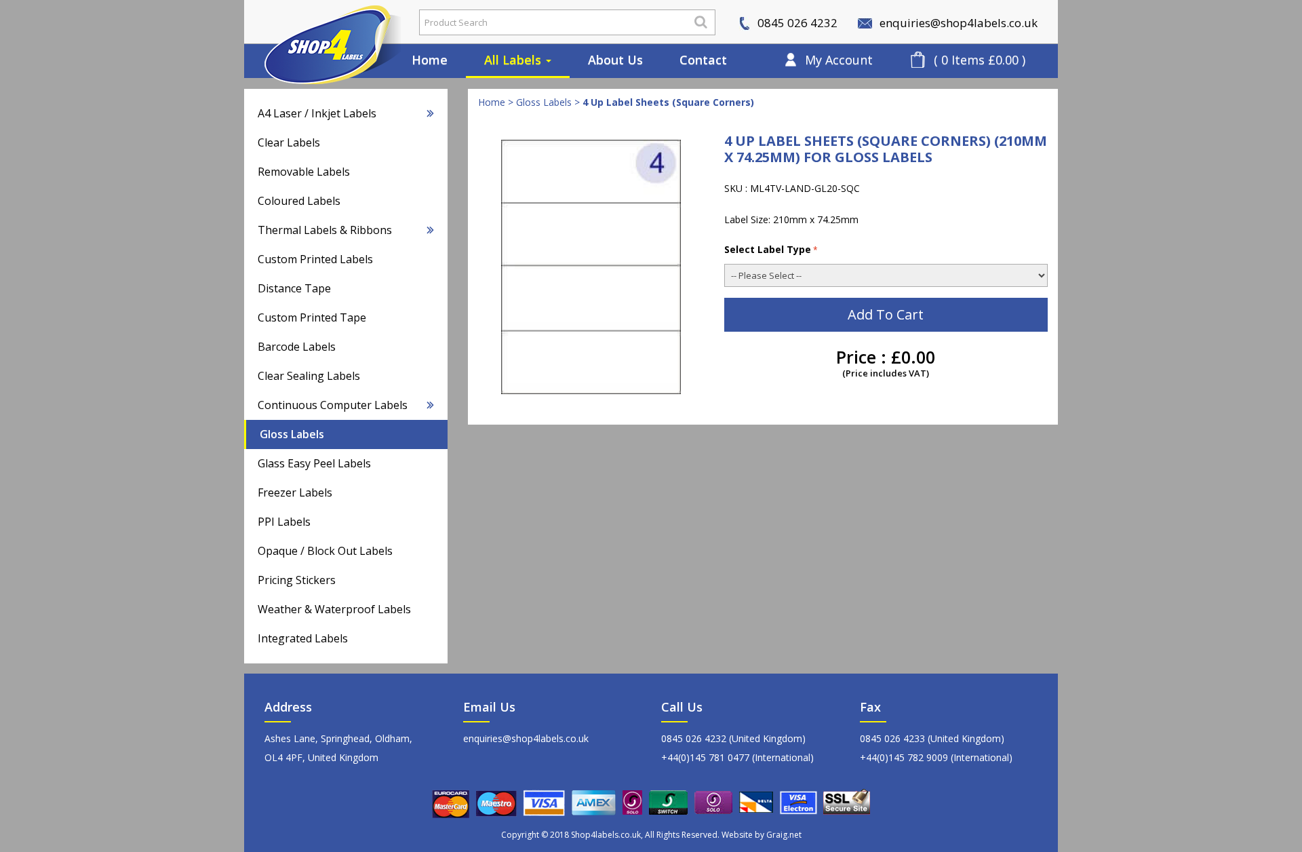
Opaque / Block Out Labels (325, 550)
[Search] (700, 21)
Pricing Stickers (297, 580)
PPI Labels (284, 521)
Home (430, 60)
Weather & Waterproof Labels (334, 609)
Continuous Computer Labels (333, 405)
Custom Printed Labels (315, 259)
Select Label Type (767, 249)
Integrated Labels (303, 638)
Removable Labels (304, 171)
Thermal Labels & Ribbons (325, 229)
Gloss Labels (292, 434)
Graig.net (784, 834)
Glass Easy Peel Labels (314, 463)
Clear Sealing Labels (309, 375)
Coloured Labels (299, 200)
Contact (703, 60)
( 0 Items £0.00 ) (979, 60)
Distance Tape (294, 288)
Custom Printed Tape (312, 317)
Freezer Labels (295, 492)
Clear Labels (289, 142)
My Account (839, 60)
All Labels (514, 60)
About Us (615, 60)
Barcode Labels (297, 346)
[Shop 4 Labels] (322, 22)
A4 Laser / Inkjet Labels (317, 113)
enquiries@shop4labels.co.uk (957, 23)
